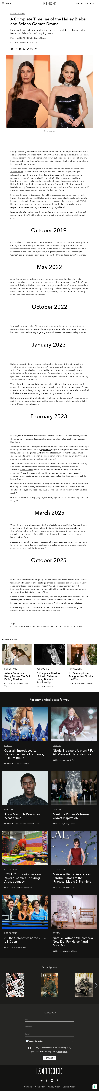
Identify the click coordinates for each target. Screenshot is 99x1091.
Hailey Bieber (32, 627)
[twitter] (28, 49)
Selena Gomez (37, 161)
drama (66, 627)
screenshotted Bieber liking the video (37, 534)
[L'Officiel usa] (49, 3)
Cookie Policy (69, 1087)
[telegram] (35, 49)
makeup (56, 279)
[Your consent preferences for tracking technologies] (94, 1086)
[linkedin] (24, 49)
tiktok (58, 627)
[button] (96, 985)
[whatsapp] (32, 49)
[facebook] (16, 49)
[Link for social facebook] (47, 1081)
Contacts (28, 1087)
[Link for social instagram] (52, 1081)
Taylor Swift (45, 449)
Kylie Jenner (26, 469)
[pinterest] (20, 49)
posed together (49, 326)
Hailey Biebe (54, 161)
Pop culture (17, 13)
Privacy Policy (62, 1052)
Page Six (27, 542)
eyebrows (71, 439)
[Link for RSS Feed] (57, 1080)
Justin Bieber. (16, 171)
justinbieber (47, 627)
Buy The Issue (82, 3)
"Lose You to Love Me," (64, 242)
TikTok (83, 201)
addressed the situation (32, 398)
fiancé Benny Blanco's (29, 531)
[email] (12, 49)
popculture (77, 627)
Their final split (36, 178)
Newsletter (40, 1087)
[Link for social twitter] (41, 1081)
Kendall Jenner (35, 364)
